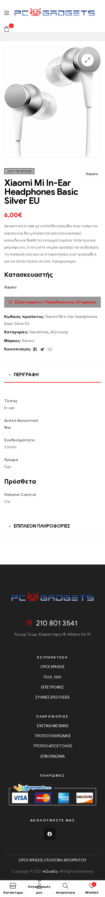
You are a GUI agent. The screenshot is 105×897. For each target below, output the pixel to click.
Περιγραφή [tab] (26, 375)
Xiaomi (92, 174)
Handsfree (38, 332)
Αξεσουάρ (59, 332)
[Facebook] (49, 834)
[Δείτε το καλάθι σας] (6, 28)
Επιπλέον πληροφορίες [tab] (42, 526)
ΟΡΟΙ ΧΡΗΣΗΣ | (31, 860)
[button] (87, 60)
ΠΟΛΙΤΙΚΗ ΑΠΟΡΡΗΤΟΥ (66, 860)
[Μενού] (6, 12)
